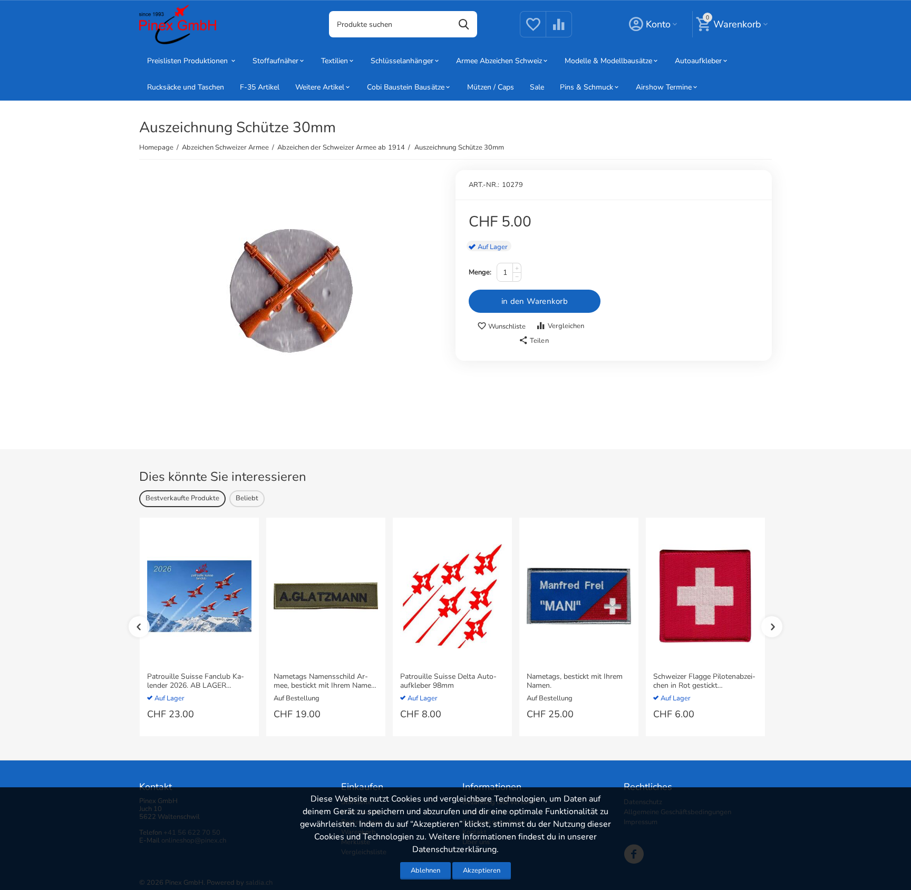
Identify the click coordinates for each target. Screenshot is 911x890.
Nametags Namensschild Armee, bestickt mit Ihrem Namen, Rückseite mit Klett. (325, 681)
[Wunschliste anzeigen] (533, 30)
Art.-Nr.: (484, 185)
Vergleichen (566, 326)
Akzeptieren (481, 870)
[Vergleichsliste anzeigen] (558, 30)
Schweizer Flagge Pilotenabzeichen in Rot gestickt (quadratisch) (704, 681)
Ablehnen (425, 870)
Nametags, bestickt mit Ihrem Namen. (575, 681)
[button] (533, 340)
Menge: (480, 272)
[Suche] (463, 24)
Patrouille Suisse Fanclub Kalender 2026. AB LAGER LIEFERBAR (195, 681)
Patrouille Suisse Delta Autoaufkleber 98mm (448, 681)
